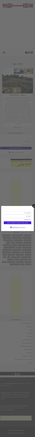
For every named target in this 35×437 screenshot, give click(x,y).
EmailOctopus (15, 227)
